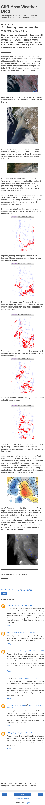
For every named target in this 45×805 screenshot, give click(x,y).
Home (22, 794)
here (27, 574)
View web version (22, 799)
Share (4, 593)
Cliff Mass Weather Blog (16, 705)
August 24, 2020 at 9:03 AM (23, 733)
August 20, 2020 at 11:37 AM (24, 633)
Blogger (27, 803)
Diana (9, 605)
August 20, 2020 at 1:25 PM (33, 651)
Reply (9, 625)
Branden (10, 633)
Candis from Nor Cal (15, 651)
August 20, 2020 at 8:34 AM (22, 605)
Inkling (9, 733)
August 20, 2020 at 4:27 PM (27, 678)
